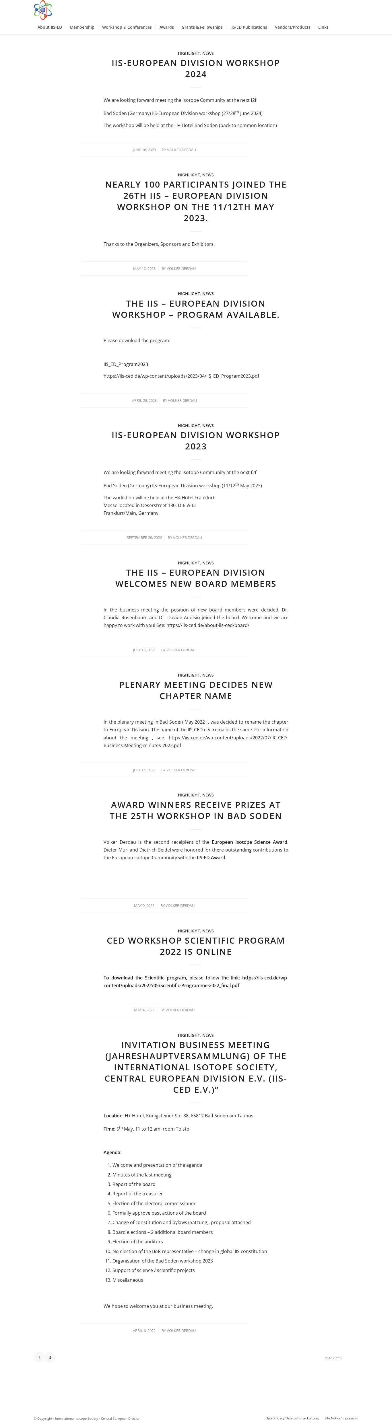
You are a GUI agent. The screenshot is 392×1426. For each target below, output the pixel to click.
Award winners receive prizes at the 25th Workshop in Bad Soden (196, 810)
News (208, 53)
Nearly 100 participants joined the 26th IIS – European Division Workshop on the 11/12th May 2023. (196, 201)
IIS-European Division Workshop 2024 (196, 68)
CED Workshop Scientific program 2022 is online (196, 945)
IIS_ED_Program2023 (126, 364)
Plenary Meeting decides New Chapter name (196, 690)
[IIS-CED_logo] (43, 10)
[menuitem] (50, 27)
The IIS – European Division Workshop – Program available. (196, 308)
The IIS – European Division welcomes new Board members (196, 577)
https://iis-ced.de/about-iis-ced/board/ (207, 625)
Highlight (189, 53)
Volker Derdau (181, 149)
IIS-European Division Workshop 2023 (196, 440)
